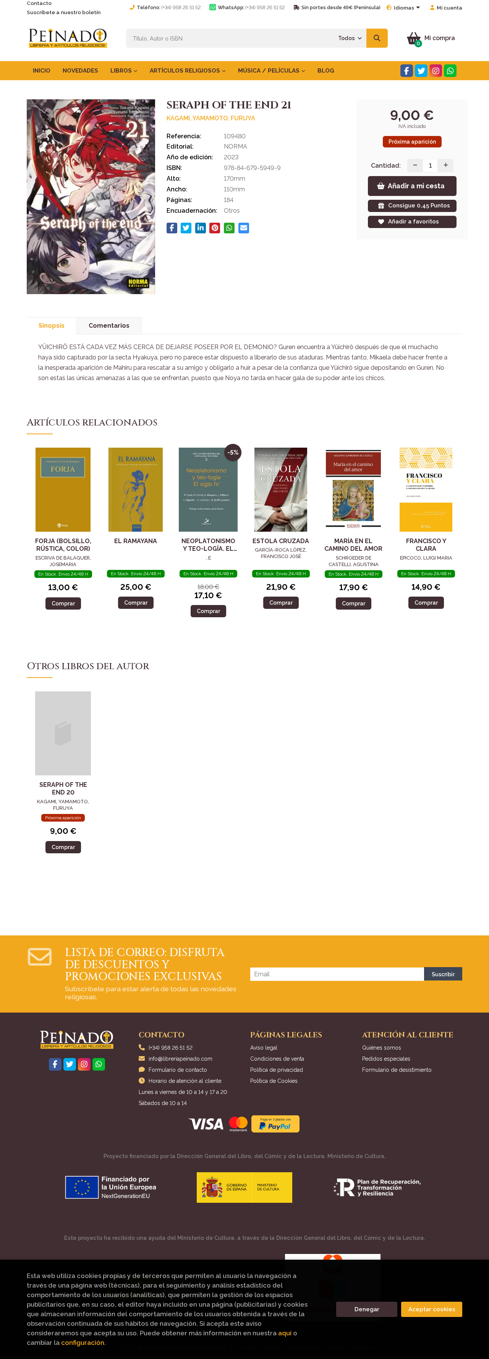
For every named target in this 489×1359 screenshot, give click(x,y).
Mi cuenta (449, 8)
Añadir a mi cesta (416, 186)
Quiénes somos (381, 1048)
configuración (82, 1342)
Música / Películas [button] (269, 70)
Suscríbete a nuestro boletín (63, 12)
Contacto (39, 3)
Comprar (63, 603)
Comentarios (109, 325)
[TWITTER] (421, 71)
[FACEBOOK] (406, 71)
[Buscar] (377, 38)
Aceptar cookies (431, 1309)
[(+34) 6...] (450, 71)
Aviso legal (263, 1048)
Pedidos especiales (386, 1059)
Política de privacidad (276, 1070)
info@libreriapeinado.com (180, 1059)
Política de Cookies (274, 1081)
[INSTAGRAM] (435, 71)
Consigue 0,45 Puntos (419, 205)
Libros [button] (121, 70)
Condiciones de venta (277, 1059)
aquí (284, 1333)
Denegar (367, 1309)
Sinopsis (52, 325)
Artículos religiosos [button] (186, 70)
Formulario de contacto (178, 1070)
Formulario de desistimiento (397, 1070)
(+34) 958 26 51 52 (181, 7)
